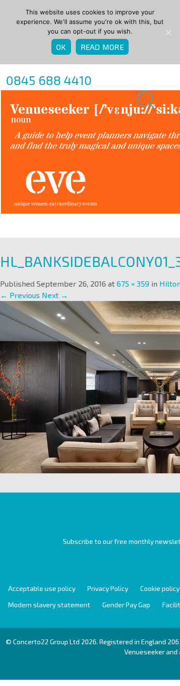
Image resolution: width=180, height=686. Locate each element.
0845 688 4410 (49, 79)
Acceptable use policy (41, 588)
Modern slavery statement (49, 605)
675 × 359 (133, 283)
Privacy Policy (107, 588)
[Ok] (168, 32)
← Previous (20, 295)
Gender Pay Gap (126, 605)
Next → (55, 295)
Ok (61, 46)
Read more (102, 46)
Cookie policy (160, 588)
